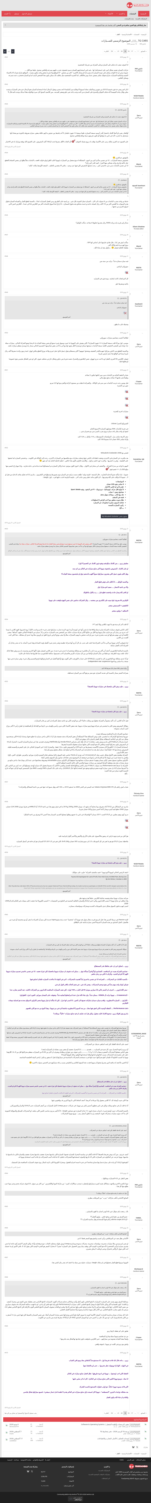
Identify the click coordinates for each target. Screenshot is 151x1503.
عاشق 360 (143, 44)
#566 (6, 1228)
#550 (6, 333)
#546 (6, 215)
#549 (6, 292)
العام (119, 1426)
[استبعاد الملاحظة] (6, 25)
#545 (6, 174)
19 (125, 51)
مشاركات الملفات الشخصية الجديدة (99, 1474)
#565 (6, 1206)
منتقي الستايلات (141, 1460)
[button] (117, 13)
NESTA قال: (123, 298)
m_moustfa (45, 1486)
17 (132, 51)
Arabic (122, 1460)
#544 (6, 153)
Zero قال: (124, 535)
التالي (107, 51)
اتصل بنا (47, 1460)
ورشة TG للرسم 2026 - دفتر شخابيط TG (114, 1431)
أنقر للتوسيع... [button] (66, 317)
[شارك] (10, 57)
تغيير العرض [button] (130, 1460)
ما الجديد (122, 14)
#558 (6, 802)
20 (121, 51)
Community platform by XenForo (75, 1494)
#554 (6, 619)
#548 (6, 256)
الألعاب (123, 1441)
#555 (6, 681)
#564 (6, 1173)
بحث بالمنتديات (129, 19)
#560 (6, 914)
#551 (6, 370)
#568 (6, 1277)
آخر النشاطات (106, 1478)
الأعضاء (110, 14)
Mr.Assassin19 (135, 1426)
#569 (6, 1326)
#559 (6, 852)
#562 (6, 1022)
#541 (6, 57)
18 (128, 51)
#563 (6, 1071)
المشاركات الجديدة (141, 19)
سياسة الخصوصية (26, 1460)
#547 (6, 235)
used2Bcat (13, 1441)
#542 (6, 84)
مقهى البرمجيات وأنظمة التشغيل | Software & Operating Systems (105, 1424)
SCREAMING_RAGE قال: (119, 1126)
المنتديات (132, 14)
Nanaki (138, 1441)
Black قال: (123, 180)
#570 (6, 1353)
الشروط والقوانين (38, 1460)
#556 (6, 701)
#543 (6, 104)
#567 (6, 1257)
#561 (6, 934)
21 (118, 51)
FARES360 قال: (122, 1283)
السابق (143, 51)
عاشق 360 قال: (122, 110)
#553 (6, 529)
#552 (6, 448)
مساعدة (16, 1460)
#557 (6, 782)
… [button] (135, 51)
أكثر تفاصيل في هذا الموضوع (105, 25)
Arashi (138, 1434)
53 (112, 51)
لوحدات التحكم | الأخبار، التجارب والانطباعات (113, 1438)
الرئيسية (143, 14)
